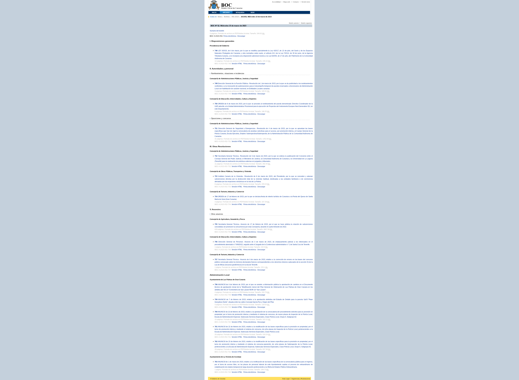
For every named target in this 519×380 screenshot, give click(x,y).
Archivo (226, 12)
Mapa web (286, 2)
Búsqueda (240, 12)
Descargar (241, 36)
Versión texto (305, 2)
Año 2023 (235, 17)
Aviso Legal (286, 378)
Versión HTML (237, 64)
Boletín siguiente (306, 23)
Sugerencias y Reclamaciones (301, 378)
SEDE (252, 12)
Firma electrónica (229, 36)
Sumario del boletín (217, 31)
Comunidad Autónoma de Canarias (214, 5)
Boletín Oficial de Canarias (232, 5)
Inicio (214, 12)
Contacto (296, 2)
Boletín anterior (294, 23)
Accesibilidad (276, 2)
